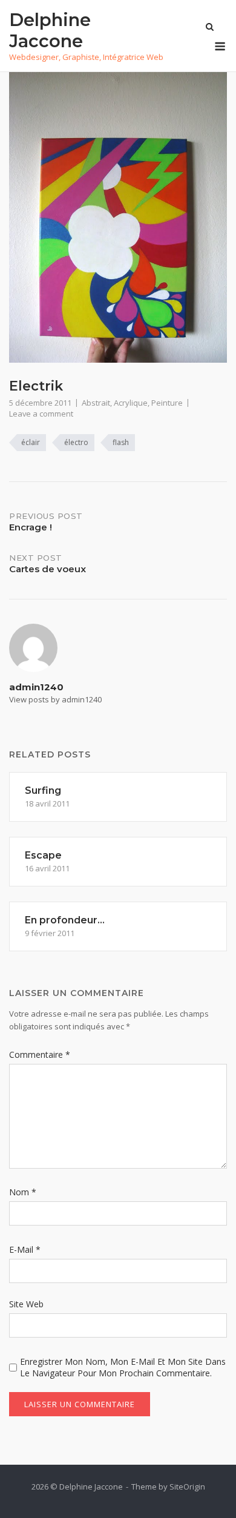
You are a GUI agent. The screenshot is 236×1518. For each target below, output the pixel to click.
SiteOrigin (187, 1486)
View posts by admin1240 (55, 699)
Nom (22, 1192)
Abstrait (96, 402)
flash (121, 442)
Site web (26, 1304)
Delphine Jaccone (50, 30)
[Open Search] (210, 27)
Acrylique (131, 402)
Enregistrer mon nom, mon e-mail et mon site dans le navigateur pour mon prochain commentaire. (123, 1367)
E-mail (25, 1249)
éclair (30, 442)
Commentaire (39, 1054)
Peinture (167, 402)
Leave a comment (41, 413)
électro (76, 442)
